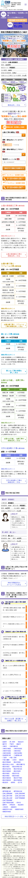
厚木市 (19, 802)
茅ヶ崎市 (12, 742)
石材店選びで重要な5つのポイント (14, 617)
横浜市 (21, 760)
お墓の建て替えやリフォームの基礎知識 (14, 704)
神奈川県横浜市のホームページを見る (14, 583)
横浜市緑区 (17, 771)
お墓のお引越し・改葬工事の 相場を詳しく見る (14, 439)
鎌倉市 (19, 744)
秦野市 (5, 805)
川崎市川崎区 (7, 748)
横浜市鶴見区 (7, 780)
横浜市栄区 (15, 776)
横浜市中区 (15, 773)
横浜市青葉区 (7, 762)
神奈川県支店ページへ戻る (14, 816)
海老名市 (21, 742)
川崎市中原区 (7, 751)
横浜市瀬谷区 (7, 778)
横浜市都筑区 (18, 780)
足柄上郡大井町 (20, 796)
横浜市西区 (6, 776)
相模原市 (14, 807)
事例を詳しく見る (14, 105)
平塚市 (12, 744)
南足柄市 (21, 805)
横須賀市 (5, 782)
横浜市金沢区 (7, 769)
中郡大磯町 (6, 760)
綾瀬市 (5, 742)
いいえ (16, 145)
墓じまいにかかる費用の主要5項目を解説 (14, 667)
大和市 (14, 760)
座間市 (13, 782)
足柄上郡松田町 (20, 793)
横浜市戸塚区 (18, 778)
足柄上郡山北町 (7, 798)
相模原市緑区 (19, 809)
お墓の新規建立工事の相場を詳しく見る (14, 255)
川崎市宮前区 (18, 748)
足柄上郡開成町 (7, 793)
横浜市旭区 (17, 762)
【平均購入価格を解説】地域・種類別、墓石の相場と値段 (14, 609)
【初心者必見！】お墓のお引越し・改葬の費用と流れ (14, 712)
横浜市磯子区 (21, 764)
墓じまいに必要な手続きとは (12, 674)
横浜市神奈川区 (17, 766)
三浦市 (5, 757)
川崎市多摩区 (18, 753)
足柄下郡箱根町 (20, 798)
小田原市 (5, 807)
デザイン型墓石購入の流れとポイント (14, 625)
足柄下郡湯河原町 (8, 802)
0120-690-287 (17, 20)
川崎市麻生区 (14, 746)
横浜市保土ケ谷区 (8, 764)
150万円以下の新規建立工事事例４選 (14, 646)
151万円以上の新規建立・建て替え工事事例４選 (14, 654)
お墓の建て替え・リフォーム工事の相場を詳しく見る (14, 325)
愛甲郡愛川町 (7, 791)
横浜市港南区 (7, 771)
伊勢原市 (12, 805)
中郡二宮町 (13, 757)
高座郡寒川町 (7, 755)
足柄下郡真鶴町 (7, 800)
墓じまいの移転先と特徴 (10, 683)
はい (5, 145)
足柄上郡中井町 (7, 796)
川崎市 (5, 746)
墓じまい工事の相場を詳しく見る (14, 371)
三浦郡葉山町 (18, 755)
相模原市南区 (7, 811)
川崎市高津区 (7, 753)
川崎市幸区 (17, 751)
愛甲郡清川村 (18, 791)
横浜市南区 (6, 773)
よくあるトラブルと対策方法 (12, 691)
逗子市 (20, 782)
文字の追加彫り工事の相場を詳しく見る (14, 481)
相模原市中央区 (7, 809)
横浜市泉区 (6, 766)
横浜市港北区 (18, 769)
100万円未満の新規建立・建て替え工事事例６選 (14, 638)
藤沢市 (5, 744)
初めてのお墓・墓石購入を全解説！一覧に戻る (14, 719)
